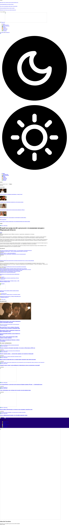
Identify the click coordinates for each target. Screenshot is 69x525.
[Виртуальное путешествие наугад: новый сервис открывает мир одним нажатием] (10, 356)
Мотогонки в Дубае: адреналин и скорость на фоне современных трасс (9, 2)
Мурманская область (11, 266)
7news (1, 232)
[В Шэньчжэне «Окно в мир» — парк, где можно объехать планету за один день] (16, 250)
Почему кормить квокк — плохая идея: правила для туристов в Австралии (16, 353)
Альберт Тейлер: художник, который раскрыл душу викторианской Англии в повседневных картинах (15, 221)
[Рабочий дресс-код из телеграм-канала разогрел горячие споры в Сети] (10, 272)
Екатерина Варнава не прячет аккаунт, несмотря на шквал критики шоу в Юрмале (12, 209)
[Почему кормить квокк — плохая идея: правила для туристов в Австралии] (10, 350)
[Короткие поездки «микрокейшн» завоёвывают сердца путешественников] (8, 253)
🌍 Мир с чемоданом (3, 225)
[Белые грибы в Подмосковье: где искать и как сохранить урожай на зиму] (8, 406)
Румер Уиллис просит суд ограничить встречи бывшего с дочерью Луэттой (11, 194)
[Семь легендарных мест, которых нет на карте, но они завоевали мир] (3, 387)
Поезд (20, 266)
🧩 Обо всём (2, 283)
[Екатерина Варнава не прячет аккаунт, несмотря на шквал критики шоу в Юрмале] (3, 207)
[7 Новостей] (4, 32)
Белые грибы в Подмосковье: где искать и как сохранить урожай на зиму (16, 409)
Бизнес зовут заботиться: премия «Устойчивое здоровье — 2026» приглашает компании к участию (9, 281)
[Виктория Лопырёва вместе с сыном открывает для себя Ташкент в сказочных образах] (3, 215)
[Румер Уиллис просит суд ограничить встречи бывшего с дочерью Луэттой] (3, 192)
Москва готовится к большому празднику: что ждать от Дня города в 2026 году (17, 347)
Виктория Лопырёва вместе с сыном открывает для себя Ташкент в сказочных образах (13, 217)
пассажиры (17, 266)
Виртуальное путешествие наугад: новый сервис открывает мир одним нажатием (18, 359)
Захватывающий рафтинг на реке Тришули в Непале (7, 4)
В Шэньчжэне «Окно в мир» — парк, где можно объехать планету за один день (13, 251)
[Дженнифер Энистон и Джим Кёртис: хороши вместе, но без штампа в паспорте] (3, 200)
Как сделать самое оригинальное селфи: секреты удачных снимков (8, 6)
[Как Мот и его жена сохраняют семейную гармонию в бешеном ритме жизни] (3, 288)
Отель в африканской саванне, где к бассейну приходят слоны (13, 415)
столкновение (23, 266)
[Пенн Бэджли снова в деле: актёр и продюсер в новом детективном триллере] (15, 319)
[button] (0, 33)
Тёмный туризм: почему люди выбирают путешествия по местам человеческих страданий (20, 365)
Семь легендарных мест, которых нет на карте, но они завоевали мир (15, 390)
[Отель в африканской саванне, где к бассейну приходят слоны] (13, 412)
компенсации (6, 266)
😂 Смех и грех (2, 299)
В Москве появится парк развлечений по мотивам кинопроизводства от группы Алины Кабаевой (17, 260)
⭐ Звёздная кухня (3, 293)
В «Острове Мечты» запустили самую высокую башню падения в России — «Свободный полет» (21, 384)
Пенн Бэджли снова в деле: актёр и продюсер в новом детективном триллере (10, 322)
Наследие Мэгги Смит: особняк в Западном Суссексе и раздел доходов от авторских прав (10, 328)
